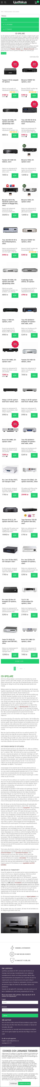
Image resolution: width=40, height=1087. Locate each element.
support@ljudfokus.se (12, 1041)
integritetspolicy (19, 1075)
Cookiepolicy (7, 1079)
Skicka (5, 1015)
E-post (4, 999)
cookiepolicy (19, 1058)
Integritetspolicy (17, 1079)
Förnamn (4, 1007)
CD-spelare (16, 11)
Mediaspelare (8, 11)
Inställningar (13, 1083)
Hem (2, 11)
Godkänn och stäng (24, 1083)
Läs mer (3, 53)
